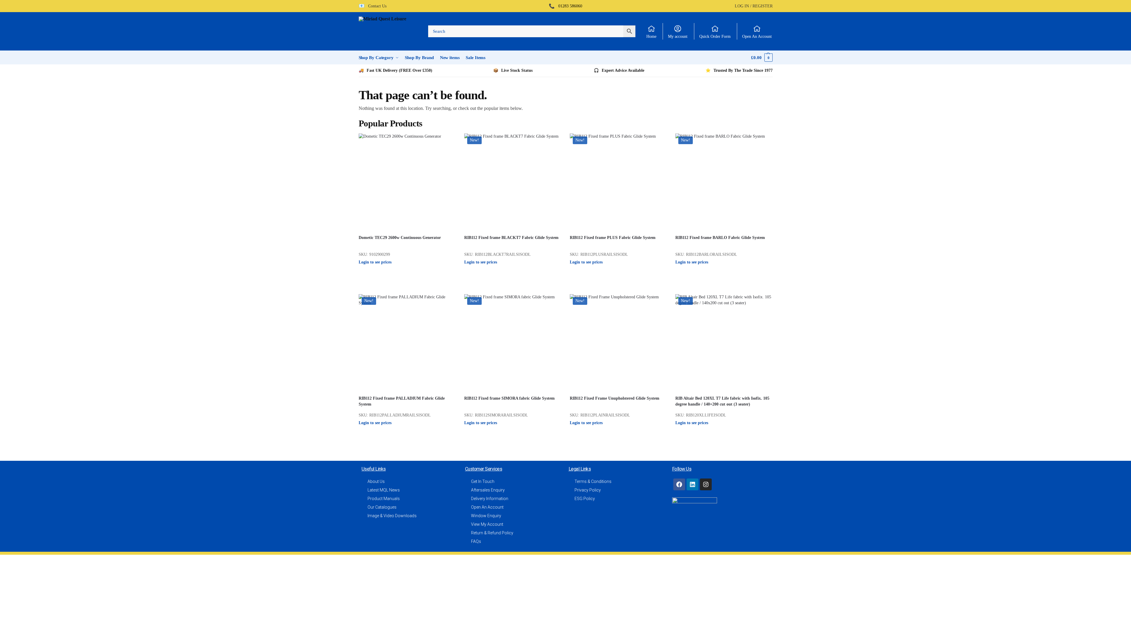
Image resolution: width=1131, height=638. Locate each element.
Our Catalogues (382, 507)
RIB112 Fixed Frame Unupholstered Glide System (614, 398)
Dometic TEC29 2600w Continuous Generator (400, 237)
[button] (761, 57)
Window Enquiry (486, 515)
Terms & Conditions (593, 481)
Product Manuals (384, 498)
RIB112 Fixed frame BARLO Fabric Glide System (720, 237)
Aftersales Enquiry (488, 490)
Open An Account (757, 36)
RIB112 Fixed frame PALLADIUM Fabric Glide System (402, 401)
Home (651, 36)
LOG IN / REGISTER (754, 6)
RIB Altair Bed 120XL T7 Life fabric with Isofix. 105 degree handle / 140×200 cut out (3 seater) (722, 401)
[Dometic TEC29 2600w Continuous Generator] (407, 182)
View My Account (487, 524)
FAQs (476, 541)
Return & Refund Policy (492, 532)
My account (677, 36)
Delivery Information (489, 498)
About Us (376, 481)
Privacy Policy (588, 490)
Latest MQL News (384, 490)
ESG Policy (585, 498)
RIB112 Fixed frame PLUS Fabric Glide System (613, 237)
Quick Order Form (715, 36)
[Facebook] (679, 484)
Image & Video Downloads (392, 515)
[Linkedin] (692, 484)
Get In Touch (482, 481)
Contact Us (375, 6)
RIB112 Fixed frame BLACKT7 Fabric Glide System (511, 237)
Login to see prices (375, 262)
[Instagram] (706, 484)
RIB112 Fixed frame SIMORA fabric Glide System (509, 398)
